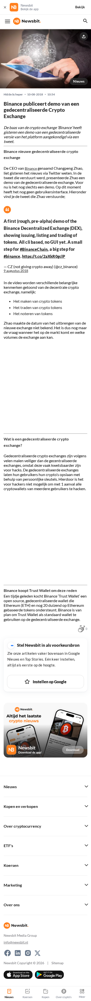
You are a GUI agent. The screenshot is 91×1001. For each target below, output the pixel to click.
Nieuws (78, 81)
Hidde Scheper (13, 94)
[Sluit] (5, 7)
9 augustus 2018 (16, 271)
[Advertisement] (45, 385)
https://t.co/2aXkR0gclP (43, 256)
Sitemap (57, 963)
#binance (12, 256)
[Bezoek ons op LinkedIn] (18, 953)
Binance (31, 168)
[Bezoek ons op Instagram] (28, 953)
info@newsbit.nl (16, 942)
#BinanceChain (34, 249)
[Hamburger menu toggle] (7, 21)
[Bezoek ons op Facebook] (7, 953)
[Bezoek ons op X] (37, 953)
